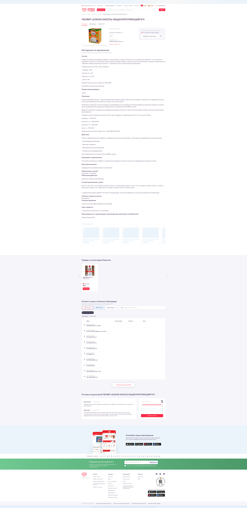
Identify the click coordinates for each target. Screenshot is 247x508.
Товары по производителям (98, 481)
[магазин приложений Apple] (130, 444)
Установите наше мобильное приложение (156, 489)
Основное (84, 24)
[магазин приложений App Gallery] (148, 444)
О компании (110, 476)
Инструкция (92, 24)
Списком (89, 307)
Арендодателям (111, 490)
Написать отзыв (152, 415)
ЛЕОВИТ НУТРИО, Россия (115, 41)
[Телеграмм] (163, 474)
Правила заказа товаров (154, 503)
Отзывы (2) (101, 24)
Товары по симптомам (97, 487)
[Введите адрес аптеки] (142, 307)
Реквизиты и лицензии (112, 488)
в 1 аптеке (87, 283)
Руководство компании (112, 497)
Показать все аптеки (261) (123, 385)
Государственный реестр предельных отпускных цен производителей (128, 487)
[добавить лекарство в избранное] (160, 36)
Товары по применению (98, 479)
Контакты (110, 483)
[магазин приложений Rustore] (157, 444)
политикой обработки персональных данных (145, 465)
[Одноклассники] (160, 474)
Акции (139, 479)
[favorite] (84, 325)
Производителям (111, 492)
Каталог (102, 9)
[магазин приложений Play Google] (139, 444)
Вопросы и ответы (126, 476)
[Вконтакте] (156, 474)
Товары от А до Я (96, 476)
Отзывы (124, 481)
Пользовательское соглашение (139, 503)
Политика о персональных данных (121, 503)
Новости (109, 479)
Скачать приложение (127, 483)
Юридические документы (113, 495)
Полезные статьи (126, 479)
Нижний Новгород (87, 5)
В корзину (86, 288)
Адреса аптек (140, 476)
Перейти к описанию (114, 44)
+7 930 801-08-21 (161, 5)
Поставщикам (111, 485)
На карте (100, 307)
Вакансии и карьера (112, 481)
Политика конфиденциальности (103, 503)
